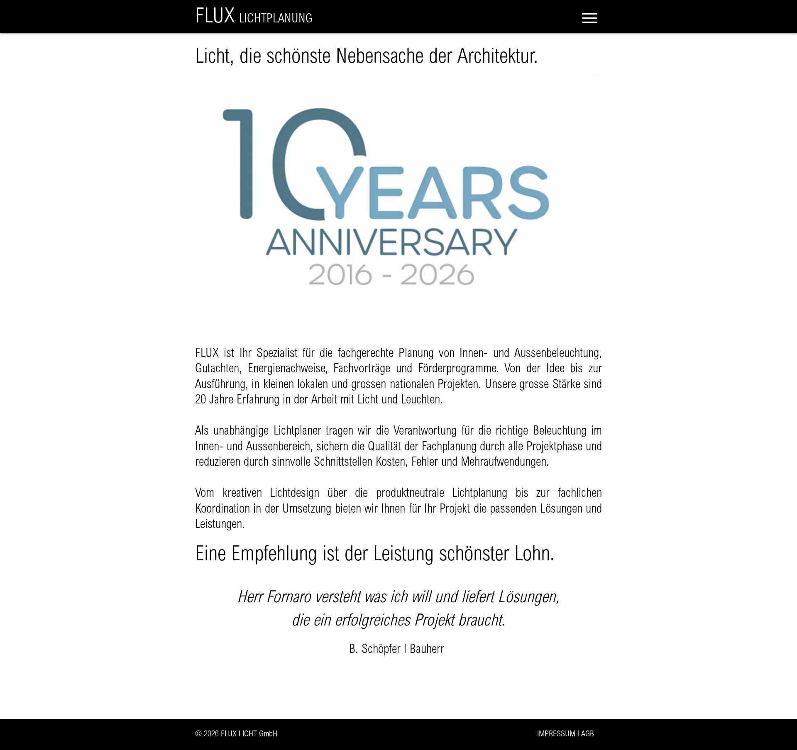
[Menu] (589, 17)
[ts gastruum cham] (404, 679)
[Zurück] (216, 203)
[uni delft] (398, 312)
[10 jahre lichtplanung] (388, 312)
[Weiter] (581, 203)
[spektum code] (409, 312)
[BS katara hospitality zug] (393, 679)
